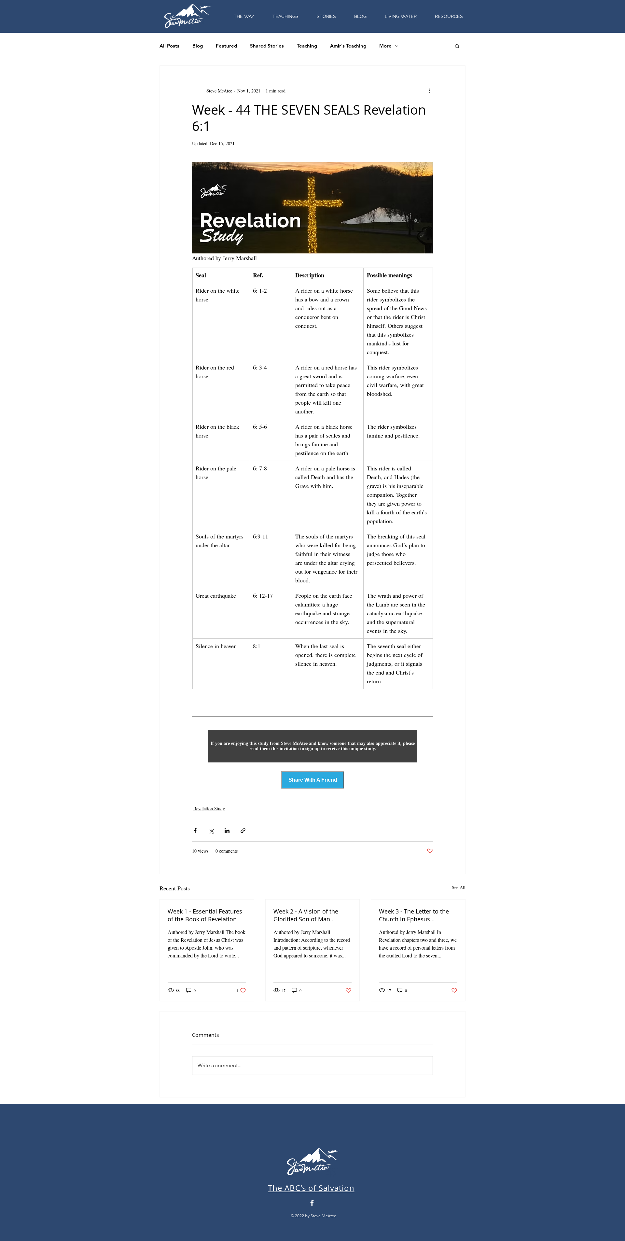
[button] (449, 16)
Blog (197, 46)
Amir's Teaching (348, 46)
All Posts (169, 46)
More (385, 46)
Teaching (307, 46)
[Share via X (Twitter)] (211, 831)
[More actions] (429, 90)
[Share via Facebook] (195, 831)
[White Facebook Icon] (312, 1203)
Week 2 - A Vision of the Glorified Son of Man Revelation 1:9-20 (305, 915)
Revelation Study (209, 808)
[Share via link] (243, 831)
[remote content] (312, 746)
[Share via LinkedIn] (227, 831)
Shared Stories (267, 46)
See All (458, 887)
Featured (226, 46)
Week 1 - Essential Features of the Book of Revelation (205, 915)
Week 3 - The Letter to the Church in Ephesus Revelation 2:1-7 (414, 915)
